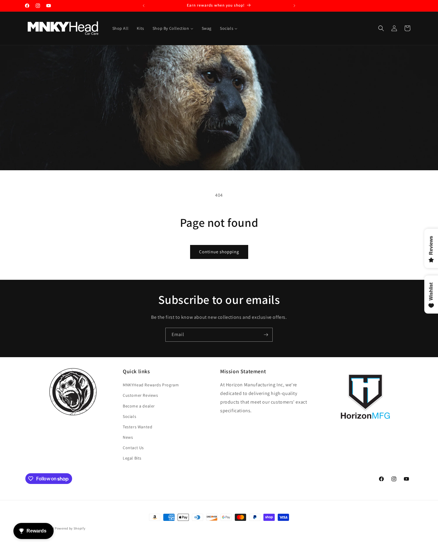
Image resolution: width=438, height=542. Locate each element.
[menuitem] (120, 28)
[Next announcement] (294, 5)
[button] (381, 28)
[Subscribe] (265, 335)
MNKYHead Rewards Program (151, 385)
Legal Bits (132, 458)
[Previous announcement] (143, 5)
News (128, 437)
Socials (129, 416)
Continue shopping (219, 251)
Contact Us (133, 447)
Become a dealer (139, 406)
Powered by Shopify (70, 528)
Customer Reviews (140, 395)
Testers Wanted (137, 426)
